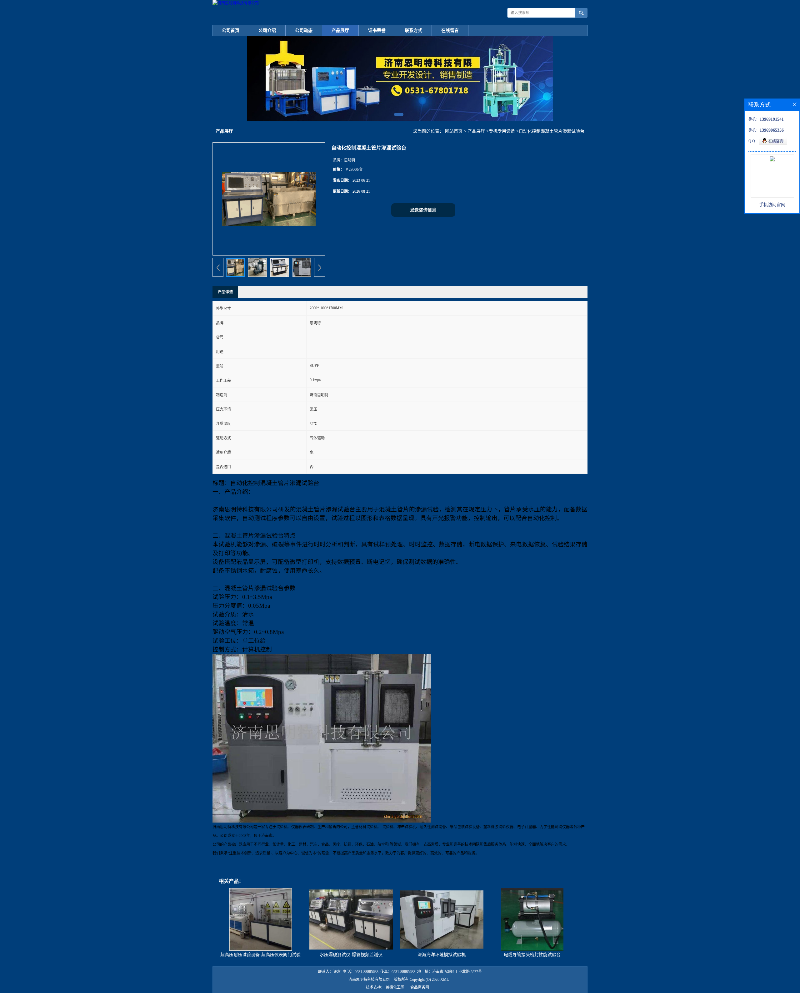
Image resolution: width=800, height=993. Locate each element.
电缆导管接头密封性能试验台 (532, 954)
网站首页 (453, 131)
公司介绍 (267, 30)
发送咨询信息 (423, 210)
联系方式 (413, 30)
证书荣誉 (377, 30)
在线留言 (450, 30)
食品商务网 (419, 987)
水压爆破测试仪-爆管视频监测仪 (351, 954)
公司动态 (303, 30)
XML (444, 979)
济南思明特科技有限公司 (369, 979)
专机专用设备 (502, 131)
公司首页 (230, 30)
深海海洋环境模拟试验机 (442, 954)
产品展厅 (340, 30)
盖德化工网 (395, 987)
